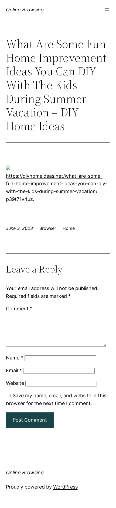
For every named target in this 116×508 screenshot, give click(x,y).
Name (14, 358)
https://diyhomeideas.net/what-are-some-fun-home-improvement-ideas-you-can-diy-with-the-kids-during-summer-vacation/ (56, 183)
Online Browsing (25, 9)
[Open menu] (107, 9)
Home (69, 228)
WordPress (65, 487)
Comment (19, 308)
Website (15, 383)
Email (14, 370)
